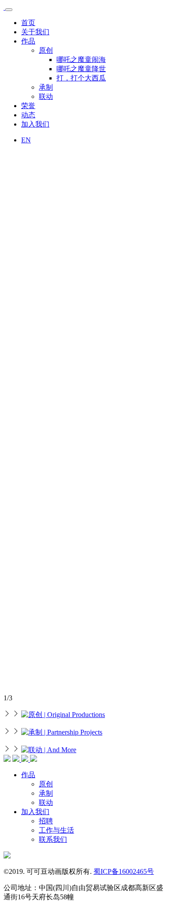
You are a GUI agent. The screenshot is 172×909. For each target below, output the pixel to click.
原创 (46, 50)
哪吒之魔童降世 (81, 68)
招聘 (46, 821)
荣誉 (28, 105)
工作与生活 (56, 830)
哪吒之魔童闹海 (81, 59)
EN (26, 140)
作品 (28, 41)
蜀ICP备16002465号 (123, 871)
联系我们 (53, 839)
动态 (28, 115)
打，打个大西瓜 (81, 78)
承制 (46, 87)
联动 (46, 96)
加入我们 (35, 124)
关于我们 (35, 32)
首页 (28, 22)
